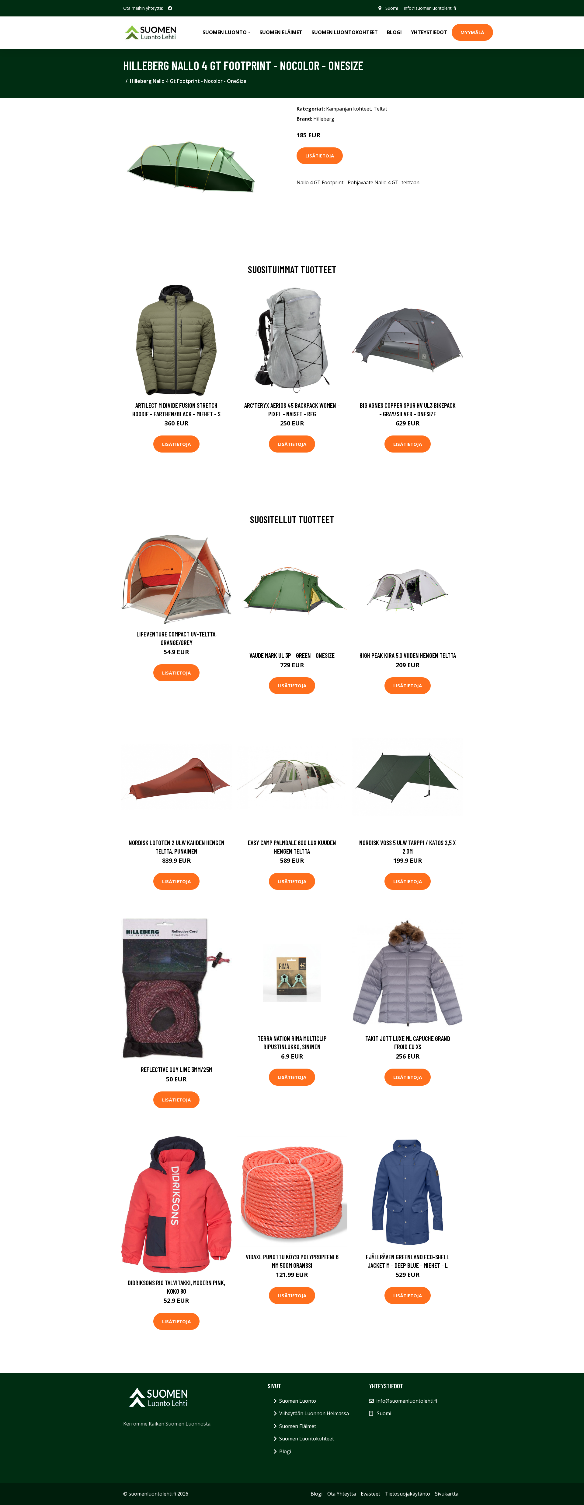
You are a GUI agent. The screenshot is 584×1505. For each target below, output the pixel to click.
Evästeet (370, 1493)
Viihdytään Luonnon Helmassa (314, 1413)
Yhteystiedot (429, 32)
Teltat (380, 108)
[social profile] (170, 8)
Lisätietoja (319, 156)
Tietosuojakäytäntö (407, 1493)
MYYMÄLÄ (472, 32)
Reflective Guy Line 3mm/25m (176, 1069)
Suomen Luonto (297, 1401)
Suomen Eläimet (280, 32)
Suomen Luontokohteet (344, 32)
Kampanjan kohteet (348, 108)
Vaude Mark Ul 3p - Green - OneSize (292, 655)
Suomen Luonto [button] (225, 32)
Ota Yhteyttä (341, 1493)
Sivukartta (446, 1493)
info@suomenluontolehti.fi (430, 8)
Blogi (394, 32)
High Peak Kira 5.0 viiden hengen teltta (408, 655)
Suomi (391, 8)
